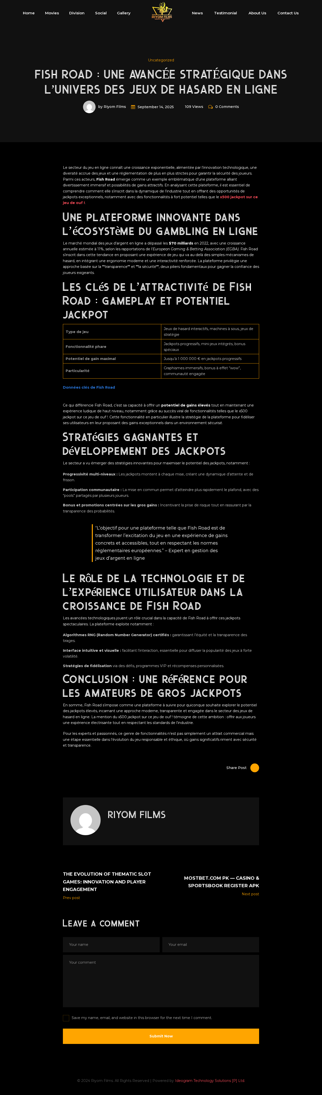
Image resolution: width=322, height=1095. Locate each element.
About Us (257, 13)
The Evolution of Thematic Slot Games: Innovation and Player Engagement (107, 881)
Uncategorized (161, 60)
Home (29, 13)
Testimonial (225, 13)
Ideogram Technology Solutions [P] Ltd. (210, 1080)
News (197, 13)
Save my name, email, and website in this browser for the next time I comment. (142, 1018)
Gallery (124, 13)
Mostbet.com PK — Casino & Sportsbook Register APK (221, 881)
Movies (52, 13)
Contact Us (288, 13)
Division (77, 13)
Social (101, 13)
